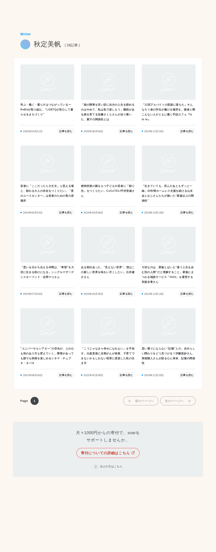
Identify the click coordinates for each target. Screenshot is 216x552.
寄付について (89, 513)
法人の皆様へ (113, 513)
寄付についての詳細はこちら (106, 453)
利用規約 (19, 540)
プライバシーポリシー (45, 540)
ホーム (17, 10)
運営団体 (78, 506)
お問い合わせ (67, 513)
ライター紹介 (34, 10)
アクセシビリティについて (81, 540)
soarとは (61, 506)
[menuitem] (48, 507)
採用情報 (48, 513)
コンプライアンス (100, 506)
